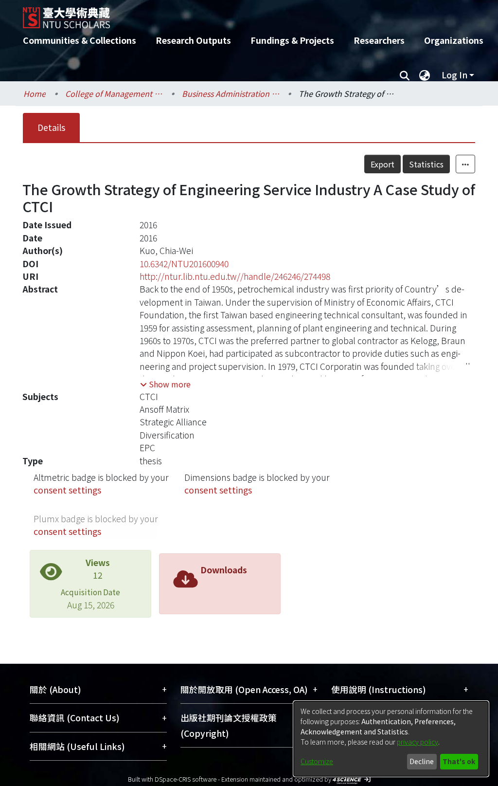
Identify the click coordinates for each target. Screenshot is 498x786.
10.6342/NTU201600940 (184, 263)
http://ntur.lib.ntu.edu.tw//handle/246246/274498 (235, 276)
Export (382, 164)
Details (51, 127)
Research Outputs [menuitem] (193, 40)
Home (34, 93)
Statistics (426, 164)
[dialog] (391, 738)
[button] (165, 384)
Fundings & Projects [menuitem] (292, 40)
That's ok (459, 761)
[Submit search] (404, 75)
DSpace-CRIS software (185, 779)
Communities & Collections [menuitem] (79, 40)
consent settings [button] (67, 490)
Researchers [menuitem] (379, 40)
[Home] (240, 14)
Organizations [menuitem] (453, 40)
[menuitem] (424, 75)
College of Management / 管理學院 (113, 93)
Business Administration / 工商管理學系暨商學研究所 (230, 93)
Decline (421, 761)
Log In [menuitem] (454, 75)
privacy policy (417, 742)
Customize (317, 761)
